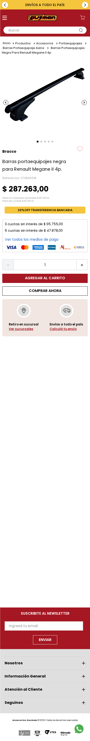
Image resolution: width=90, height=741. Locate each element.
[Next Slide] (85, 5)
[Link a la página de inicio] (7, 43)
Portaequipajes (70, 43)
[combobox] (45, 30)
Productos (23, 43)
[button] (4, 18)
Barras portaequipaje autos (23, 48)
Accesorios (44, 43)
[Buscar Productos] (82, 30)
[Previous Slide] (5, 5)
